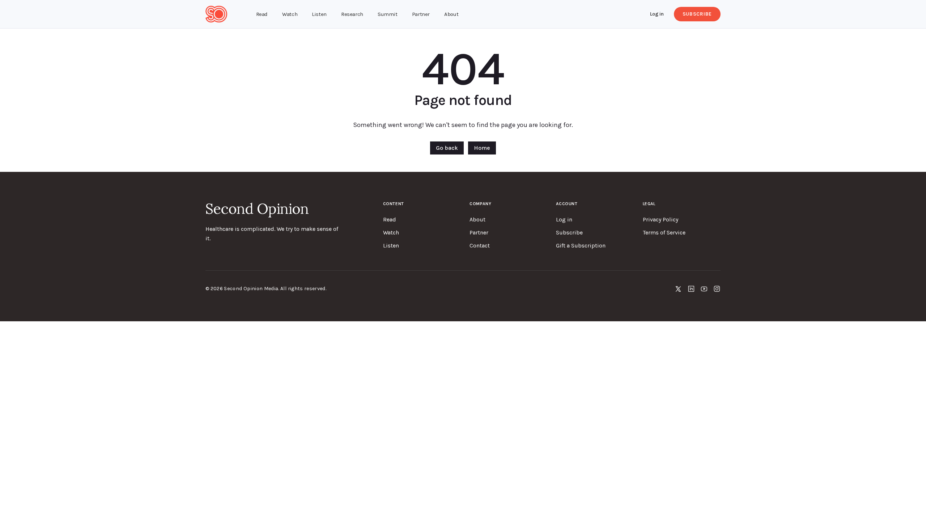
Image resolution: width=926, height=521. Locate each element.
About (477, 219)
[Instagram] (717, 288)
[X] (678, 288)
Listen (391, 245)
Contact (480, 245)
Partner (479, 232)
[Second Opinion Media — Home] (216, 14)
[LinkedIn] (691, 288)
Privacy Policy (660, 219)
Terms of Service (664, 232)
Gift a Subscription (581, 245)
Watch (391, 232)
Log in (657, 14)
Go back (447, 147)
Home (482, 147)
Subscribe (697, 14)
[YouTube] (704, 288)
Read (389, 219)
